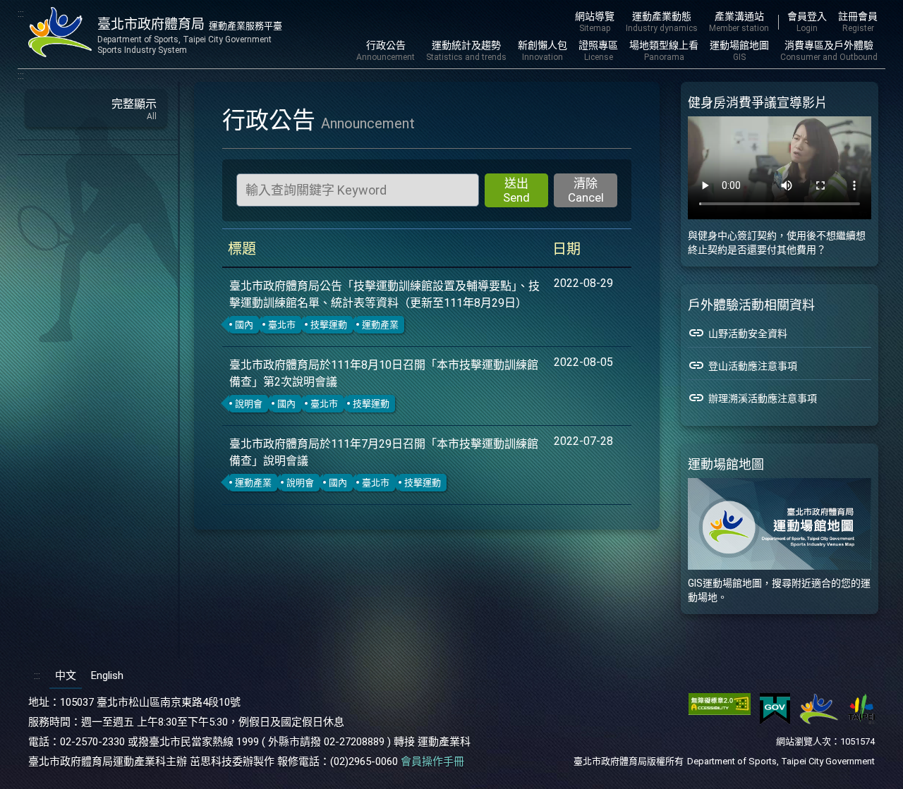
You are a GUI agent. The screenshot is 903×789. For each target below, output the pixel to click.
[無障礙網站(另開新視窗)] (720, 721)
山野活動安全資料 (737, 332)
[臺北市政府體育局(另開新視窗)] (819, 721)
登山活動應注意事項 (742, 365)
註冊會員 (858, 22)
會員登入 (807, 22)
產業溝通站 (739, 22)
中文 (65, 675)
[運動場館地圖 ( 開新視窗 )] (779, 524)
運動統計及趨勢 (466, 50)
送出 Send (516, 190)
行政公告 (385, 50)
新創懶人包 (542, 50)
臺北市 (282, 324)
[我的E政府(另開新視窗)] (775, 721)
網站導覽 (594, 22)
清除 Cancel (586, 190)
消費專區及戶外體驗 (829, 50)
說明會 (248, 403)
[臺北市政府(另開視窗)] (861, 721)
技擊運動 (328, 324)
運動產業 (380, 324)
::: (21, 13)
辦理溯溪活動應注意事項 (752, 397)
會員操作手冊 (432, 761)
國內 (244, 324)
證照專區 (598, 50)
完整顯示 (134, 109)
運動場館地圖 (739, 50)
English (107, 675)
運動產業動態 (662, 22)
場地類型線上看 (663, 50)
